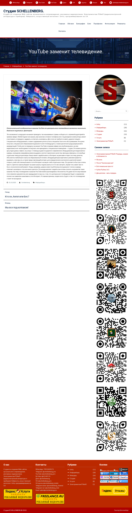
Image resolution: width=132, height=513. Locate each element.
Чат (105, 2)
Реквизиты (121, 24)
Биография (80, 24)
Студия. (99, 134)
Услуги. (99, 138)
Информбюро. (40, 182)
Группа (84, 2)
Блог (89, 24)
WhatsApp (16, 2)
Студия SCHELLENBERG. (24, 11)
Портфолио (98, 24)
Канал (95, 2)
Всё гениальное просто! (104, 166)
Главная (62, 24)
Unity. (98, 124)
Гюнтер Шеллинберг (121, 510)
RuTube (54, 2)
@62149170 (46, 476)
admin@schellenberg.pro (120, 2)
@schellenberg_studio (50, 483)
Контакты (62, 31)
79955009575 (49, 469)
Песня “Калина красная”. (105, 163)
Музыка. (99, 159)
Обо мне (70, 24)
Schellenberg (25, 182)
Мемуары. (100, 131)
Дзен (64, 2)
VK (74, 2)
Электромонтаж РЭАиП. (104, 141)
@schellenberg (45, 478)
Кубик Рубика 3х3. (102, 170)
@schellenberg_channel (55, 485)
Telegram (29, 2)
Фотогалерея (110, 24)
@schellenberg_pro (49, 472)
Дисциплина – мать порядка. (106, 173)
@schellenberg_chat (52, 488)
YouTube (42, 2)
